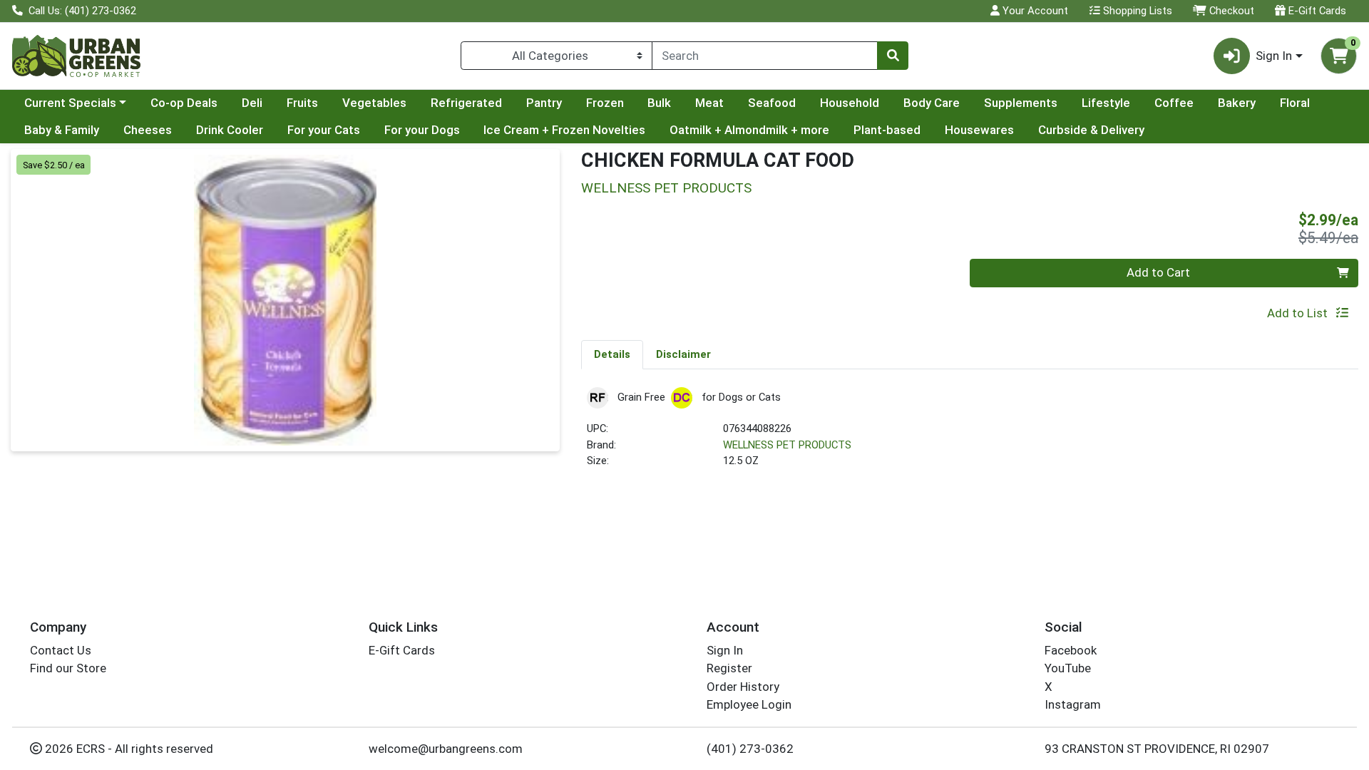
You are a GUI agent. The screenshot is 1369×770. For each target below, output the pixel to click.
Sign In (725, 650)
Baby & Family (61, 130)
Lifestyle (1106, 103)
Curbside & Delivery (1091, 130)
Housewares (979, 130)
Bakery (1237, 103)
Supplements (1020, 103)
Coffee (1174, 103)
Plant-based (887, 130)
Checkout (1230, 10)
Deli (252, 103)
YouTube (1068, 668)
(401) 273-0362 (750, 748)
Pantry (544, 103)
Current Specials (70, 103)
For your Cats (323, 130)
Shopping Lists (1136, 10)
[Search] (892, 55)
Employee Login (749, 704)
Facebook (1071, 650)
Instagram (1073, 704)
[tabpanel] (969, 434)
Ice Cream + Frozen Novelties (564, 130)
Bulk (659, 103)
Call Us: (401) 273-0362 (81, 10)
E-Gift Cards (1316, 10)
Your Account (1034, 10)
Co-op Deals (183, 103)
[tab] (612, 354)
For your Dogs (422, 130)
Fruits (302, 103)
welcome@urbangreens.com (446, 748)
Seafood (772, 103)
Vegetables (374, 103)
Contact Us (60, 650)
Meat (709, 103)
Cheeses (147, 130)
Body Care (931, 103)
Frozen (605, 103)
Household (849, 103)
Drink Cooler (229, 130)
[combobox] (765, 55)
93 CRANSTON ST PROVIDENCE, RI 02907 (1157, 748)
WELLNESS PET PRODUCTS (787, 444)
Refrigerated (466, 103)
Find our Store (68, 668)
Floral (1295, 103)
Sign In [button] (1274, 55)
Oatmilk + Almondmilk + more (749, 130)
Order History (743, 686)
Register (729, 668)
